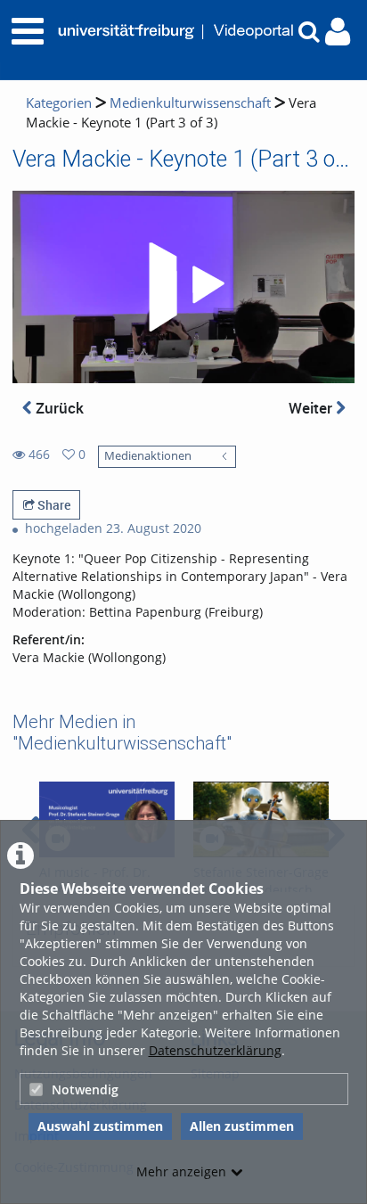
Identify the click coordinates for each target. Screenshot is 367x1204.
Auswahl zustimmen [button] (100, 1126)
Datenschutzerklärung (215, 1050)
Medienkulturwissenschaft (190, 103)
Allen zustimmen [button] (242, 1126)
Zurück (58, 407)
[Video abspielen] (183, 287)
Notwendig (85, 1089)
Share (52, 504)
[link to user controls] (337, 31)
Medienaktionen (148, 455)
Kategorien (59, 103)
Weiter (312, 407)
